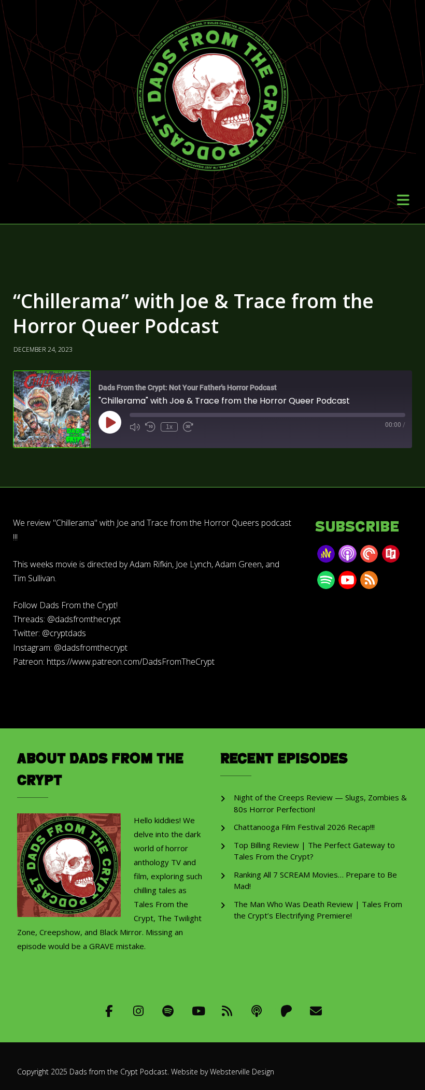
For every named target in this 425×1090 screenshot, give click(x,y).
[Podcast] (257, 1010)
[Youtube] (198, 1010)
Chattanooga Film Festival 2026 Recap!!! (304, 827)
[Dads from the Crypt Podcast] (213, 87)
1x (169, 427)
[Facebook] (109, 1010)
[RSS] (227, 1010)
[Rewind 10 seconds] (150, 427)
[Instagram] (139, 1010)
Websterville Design (242, 1072)
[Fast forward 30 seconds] (188, 427)
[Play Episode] (109, 422)
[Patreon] (286, 1010)
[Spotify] (168, 1010)
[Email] (316, 1010)
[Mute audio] (135, 427)
